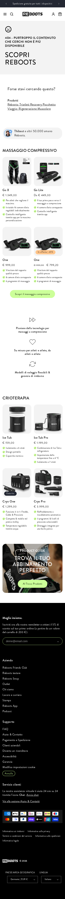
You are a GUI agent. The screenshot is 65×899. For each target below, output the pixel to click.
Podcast (7, 711)
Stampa (6, 700)
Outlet (6, 684)
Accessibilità (9, 756)
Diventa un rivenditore (15, 751)
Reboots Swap (10, 679)
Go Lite (38, 190)
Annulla (9, 773)
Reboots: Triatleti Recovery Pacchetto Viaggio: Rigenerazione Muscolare (32, 106)
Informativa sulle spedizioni (47, 836)
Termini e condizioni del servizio (17, 836)
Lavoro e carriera (12, 695)
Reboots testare (11, 673)
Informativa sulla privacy (39, 831)
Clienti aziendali (11, 745)
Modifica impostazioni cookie (18, 767)
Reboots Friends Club (14, 668)
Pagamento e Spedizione (16, 740)
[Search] (11, 14)
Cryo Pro (40, 501)
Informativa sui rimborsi (13, 831)
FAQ (5, 729)
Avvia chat (32, 795)
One (5, 260)
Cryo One (8, 501)
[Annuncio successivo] (58, 3)
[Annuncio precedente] (6, 3)
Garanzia (7, 762)
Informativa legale (10, 840)
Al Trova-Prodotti (32, 584)
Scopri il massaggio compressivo (32, 294)
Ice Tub (7, 438)
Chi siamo (8, 689)
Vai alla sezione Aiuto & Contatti (21, 801)
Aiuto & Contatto (12, 734)
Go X (5, 190)
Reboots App (10, 706)
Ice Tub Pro (41, 438)
